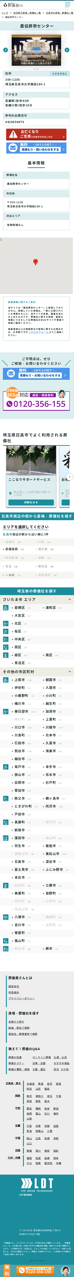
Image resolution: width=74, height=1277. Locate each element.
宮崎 (38, 1163)
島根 (47, 1138)
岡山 (29, 1138)
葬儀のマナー (16, 1063)
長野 (29, 1113)
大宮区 (23, 615)
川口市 (24, 727)
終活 (56, 1069)
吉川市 (23, 925)
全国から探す (16, 1021)
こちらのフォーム (39, 332)
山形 (38, 1088)
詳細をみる (31, 502)
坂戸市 (23, 767)
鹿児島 (48, 1163)
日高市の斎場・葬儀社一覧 (59, 12)
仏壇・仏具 (60, 1057)
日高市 (23, 862)
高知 (56, 1150)
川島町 (23, 735)
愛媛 (29, 1150)
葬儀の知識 (15, 1057)
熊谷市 (24, 751)
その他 (65, 1069)
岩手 (49, 1083)
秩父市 (23, 798)
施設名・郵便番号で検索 (23, 1034)
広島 (38, 1138)
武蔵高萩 (15, 549)
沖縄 (58, 1163)
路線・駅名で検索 (19, 1028)
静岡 (38, 1108)
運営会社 (13, 986)
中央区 (23, 639)
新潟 (56, 1108)
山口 (29, 1143)
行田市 (23, 743)
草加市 (23, 790)
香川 (38, 1150)
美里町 (23, 893)
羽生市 (23, 846)
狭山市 (23, 775)
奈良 (29, 1131)
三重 (49, 1131)
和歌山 (39, 1131)
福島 (47, 1088)
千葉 (58, 1096)
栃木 (47, 1101)
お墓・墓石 (39, 1069)
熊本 (56, 1158)
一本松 (13, 575)
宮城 (58, 1083)
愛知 (29, 1108)
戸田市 (23, 814)
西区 (22, 647)
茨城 (29, 1101)
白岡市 (23, 783)
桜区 (22, 631)
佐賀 (38, 1158)
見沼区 (23, 663)
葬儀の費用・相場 (19, 1069)
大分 (29, 1163)
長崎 (47, 1158)
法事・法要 (39, 1063)
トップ (4, 12)
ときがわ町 (27, 806)
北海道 (30, 1083)
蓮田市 (23, 838)
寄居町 (23, 933)
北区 (22, 623)
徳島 (47, 1150)
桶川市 (23, 703)
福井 (56, 1113)
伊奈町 (23, 688)
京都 (47, 1126)
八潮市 (23, 917)
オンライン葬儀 (42, 1057)
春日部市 (26, 711)
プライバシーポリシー (21, 998)
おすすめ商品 (62, 1063)
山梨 (29, 1118)
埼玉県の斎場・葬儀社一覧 (27, 12)
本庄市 (23, 877)
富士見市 (25, 870)
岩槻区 (23, 608)
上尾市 (24, 680)
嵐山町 (23, 941)
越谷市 (24, 759)
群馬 (38, 1101)
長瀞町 (23, 822)
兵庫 (38, 1126)
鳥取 (56, 1138)
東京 (29, 1096)
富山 (38, 1113)
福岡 (29, 1158)
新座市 (23, 830)
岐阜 (47, 1108)
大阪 (29, 1126)
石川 (47, 1113)
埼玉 (49, 1096)
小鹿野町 (25, 696)
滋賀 (56, 1126)
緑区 (22, 655)
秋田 (29, 1088)
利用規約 (13, 992)
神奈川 (39, 1096)
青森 (40, 1083)
